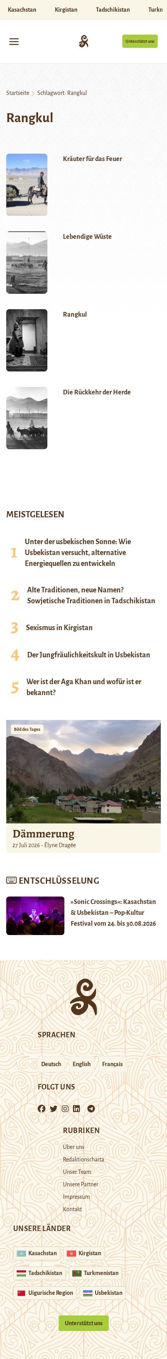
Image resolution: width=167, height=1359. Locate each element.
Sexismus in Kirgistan (59, 628)
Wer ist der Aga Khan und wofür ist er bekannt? (83, 687)
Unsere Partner (80, 1184)
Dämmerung (43, 833)
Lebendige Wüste (87, 236)
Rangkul (75, 314)
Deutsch (51, 1064)
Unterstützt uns (140, 41)
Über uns (73, 1147)
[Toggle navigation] (14, 41)
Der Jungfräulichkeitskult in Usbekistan (88, 655)
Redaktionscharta (83, 1159)
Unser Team (77, 1172)
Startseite (17, 93)
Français (112, 1064)
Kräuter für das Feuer (92, 159)
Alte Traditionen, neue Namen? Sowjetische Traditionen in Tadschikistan (91, 595)
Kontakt (72, 1209)
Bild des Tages (27, 729)
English (82, 1064)
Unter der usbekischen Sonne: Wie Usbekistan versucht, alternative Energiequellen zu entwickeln (78, 552)
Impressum (76, 1197)
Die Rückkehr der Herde (97, 392)
